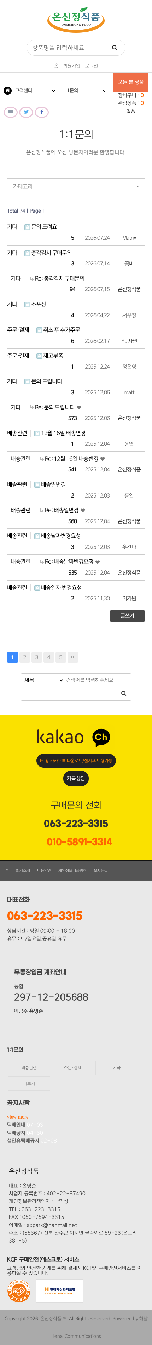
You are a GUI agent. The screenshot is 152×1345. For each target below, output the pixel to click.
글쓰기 (127, 616)
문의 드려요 (43, 227)
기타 (12, 227)
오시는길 (101, 871)
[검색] (114, 48)
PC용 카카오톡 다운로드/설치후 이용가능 (76, 760)
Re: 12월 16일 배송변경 (71, 459)
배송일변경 (53, 484)
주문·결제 (18, 330)
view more (17, 1117)
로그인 (91, 65)
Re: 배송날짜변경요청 (69, 561)
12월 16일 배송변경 (63, 433)
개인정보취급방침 (72, 871)
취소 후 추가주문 (61, 330)
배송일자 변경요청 (61, 587)
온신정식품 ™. (54, 1318)
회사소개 (23, 871)
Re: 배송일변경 (62, 510)
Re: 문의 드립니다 (55, 407)
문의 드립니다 (46, 381)
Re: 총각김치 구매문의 (59, 278)
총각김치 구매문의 (51, 253)
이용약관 (44, 871)
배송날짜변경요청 (60, 536)
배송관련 (17, 433)
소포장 (38, 304)
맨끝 (73, 657)
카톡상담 (76, 778)
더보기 (29, 1083)
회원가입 (71, 65)
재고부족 (52, 355)
